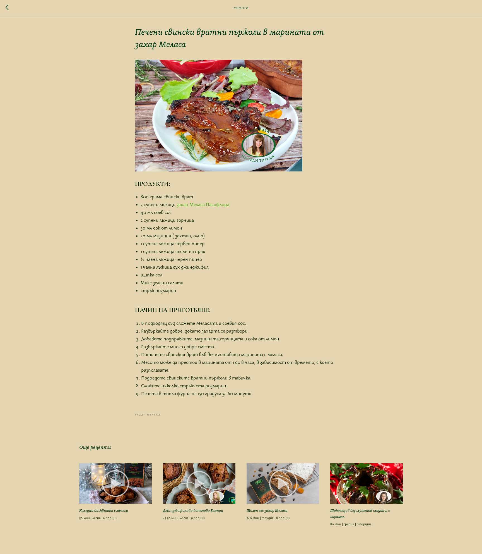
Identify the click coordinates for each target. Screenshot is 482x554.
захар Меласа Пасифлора (203, 205)
